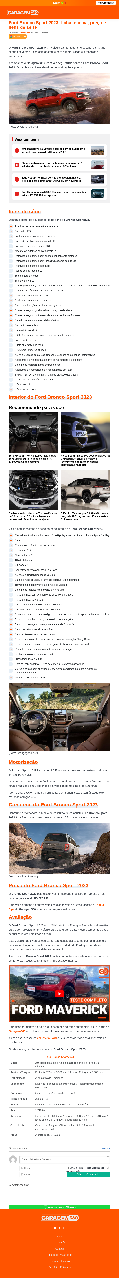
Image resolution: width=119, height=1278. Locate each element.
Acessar (105, 1148)
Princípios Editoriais (59, 1267)
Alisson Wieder (25, 32)
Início (59, 1236)
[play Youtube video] (59, 993)
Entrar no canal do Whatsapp (62, 1207)
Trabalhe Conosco (59, 1261)
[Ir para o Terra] (59, 3)
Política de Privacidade (59, 1255)
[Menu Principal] (112, 12)
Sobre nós (59, 1242)
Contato (59, 1248)
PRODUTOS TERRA (106, 3)
